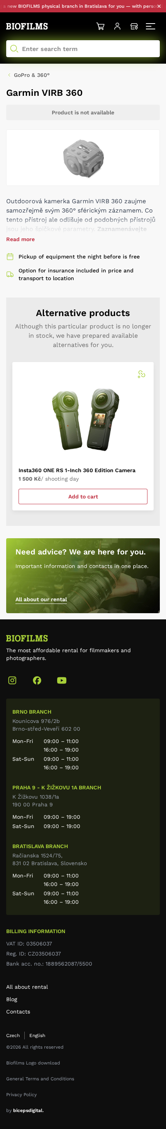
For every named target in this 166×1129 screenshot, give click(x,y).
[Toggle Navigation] (151, 26)
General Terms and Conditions (40, 1078)
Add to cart (83, 496)
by (25, 1110)
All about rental (27, 987)
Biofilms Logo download (33, 1063)
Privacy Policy (21, 1094)
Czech (13, 1035)
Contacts (18, 1011)
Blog (11, 999)
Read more (20, 239)
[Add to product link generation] (141, 374)
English (37, 1035)
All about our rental (41, 599)
